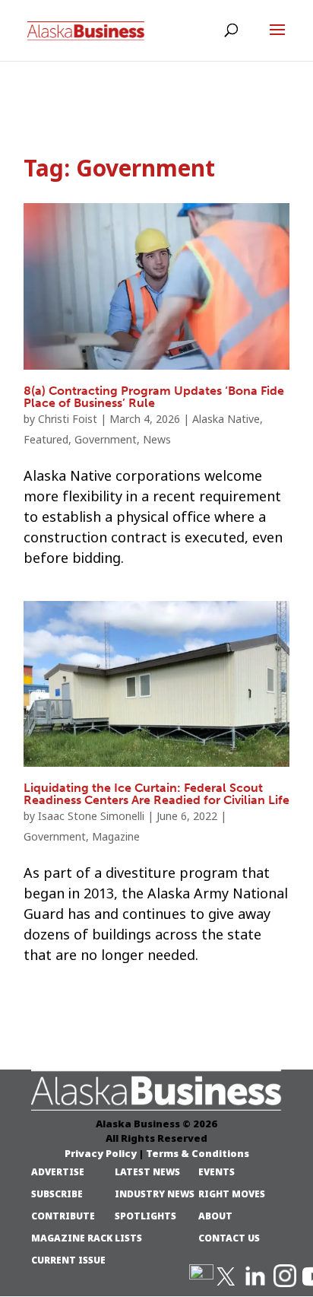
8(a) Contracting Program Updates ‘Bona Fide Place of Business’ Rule (154, 396)
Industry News (154, 1194)
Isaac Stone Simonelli (91, 816)
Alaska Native (226, 419)
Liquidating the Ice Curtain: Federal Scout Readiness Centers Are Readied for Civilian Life (156, 793)
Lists (128, 1238)
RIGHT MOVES (231, 1194)
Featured (46, 439)
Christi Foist (67, 419)
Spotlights (145, 1216)
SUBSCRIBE (57, 1194)
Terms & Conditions (197, 1153)
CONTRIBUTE (63, 1216)
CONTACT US (229, 1238)
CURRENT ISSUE (68, 1260)
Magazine (116, 836)
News (157, 439)
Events (216, 1172)
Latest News (147, 1172)
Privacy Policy (101, 1153)
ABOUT (215, 1216)
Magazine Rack (71, 1238)
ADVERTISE (57, 1172)
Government (105, 439)
